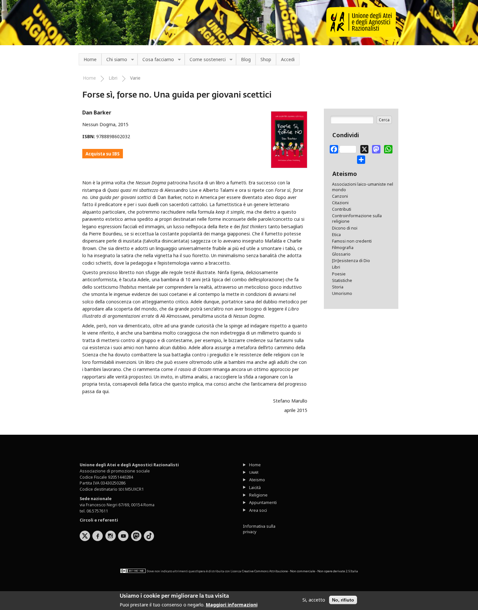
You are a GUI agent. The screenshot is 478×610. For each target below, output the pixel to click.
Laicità (255, 487)
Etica (336, 234)
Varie (135, 78)
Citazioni (340, 203)
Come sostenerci (205, 59)
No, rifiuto (343, 600)
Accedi (288, 59)
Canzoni (340, 196)
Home (90, 59)
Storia (337, 287)
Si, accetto (313, 600)
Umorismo (342, 293)
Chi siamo (114, 59)
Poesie (339, 274)
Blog (246, 59)
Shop (265, 59)
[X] (364, 148)
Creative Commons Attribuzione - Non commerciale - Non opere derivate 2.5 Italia (300, 571)
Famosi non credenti (352, 241)
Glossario (341, 254)
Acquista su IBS (103, 154)
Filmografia (342, 247)
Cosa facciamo (156, 59)
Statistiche (342, 280)
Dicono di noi (344, 228)
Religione (258, 495)
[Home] (361, 35)
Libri (113, 78)
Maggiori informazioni (232, 605)
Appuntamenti (263, 502)
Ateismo (257, 480)
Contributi (341, 209)
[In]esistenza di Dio (351, 260)
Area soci (258, 510)
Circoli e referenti (99, 520)
